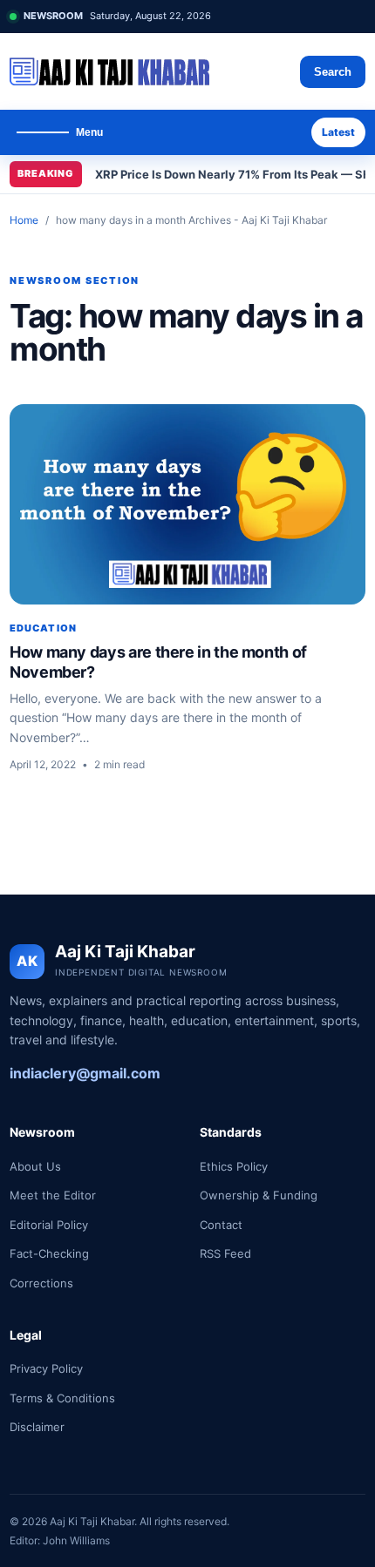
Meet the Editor (53, 1195)
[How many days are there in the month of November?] (187, 504)
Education (43, 628)
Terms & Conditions (62, 1398)
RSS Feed (225, 1253)
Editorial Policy (49, 1225)
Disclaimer (37, 1427)
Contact (221, 1225)
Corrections (41, 1283)
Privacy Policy (46, 1368)
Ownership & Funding (258, 1195)
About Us (35, 1166)
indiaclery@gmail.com (85, 1073)
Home (24, 219)
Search (332, 71)
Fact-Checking (49, 1253)
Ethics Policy (234, 1166)
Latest (338, 131)
